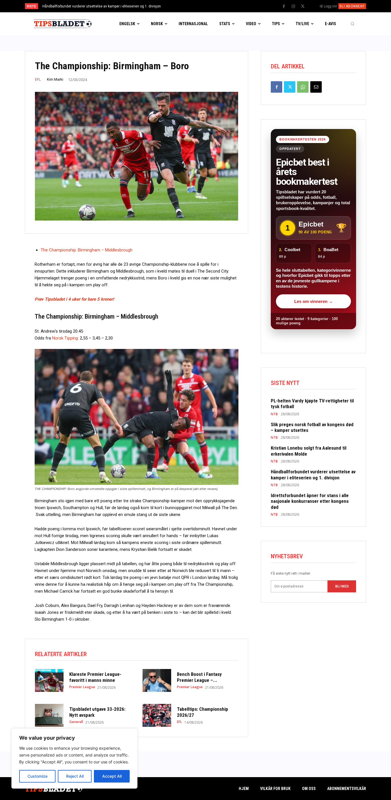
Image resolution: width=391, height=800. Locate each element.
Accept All (112, 776)
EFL (38, 79)
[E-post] (316, 87)
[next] (214, 6)
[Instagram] (293, 7)
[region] (74, 758)
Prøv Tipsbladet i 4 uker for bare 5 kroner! (74, 299)
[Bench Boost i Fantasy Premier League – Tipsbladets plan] (157, 680)
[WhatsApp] (303, 87)
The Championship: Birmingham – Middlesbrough (87, 250)
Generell (76, 722)
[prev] (205, 6)
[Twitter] (303, 7)
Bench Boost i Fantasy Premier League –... (199, 677)
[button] (352, 24)
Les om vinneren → (313, 301)
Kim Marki (55, 79)
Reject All (75, 776)
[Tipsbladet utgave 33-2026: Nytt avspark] (49, 715)
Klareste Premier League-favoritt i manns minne (95, 677)
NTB (274, 414)
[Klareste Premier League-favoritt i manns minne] (49, 680)
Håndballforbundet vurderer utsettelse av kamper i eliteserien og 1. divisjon (101, 6)
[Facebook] (284, 7)
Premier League (82, 687)
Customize (37, 776)
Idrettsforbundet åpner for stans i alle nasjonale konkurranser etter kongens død (310, 501)
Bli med (342, 586)
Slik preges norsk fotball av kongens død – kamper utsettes (312, 427)
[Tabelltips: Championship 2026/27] (157, 715)
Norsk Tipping (65, 338)
